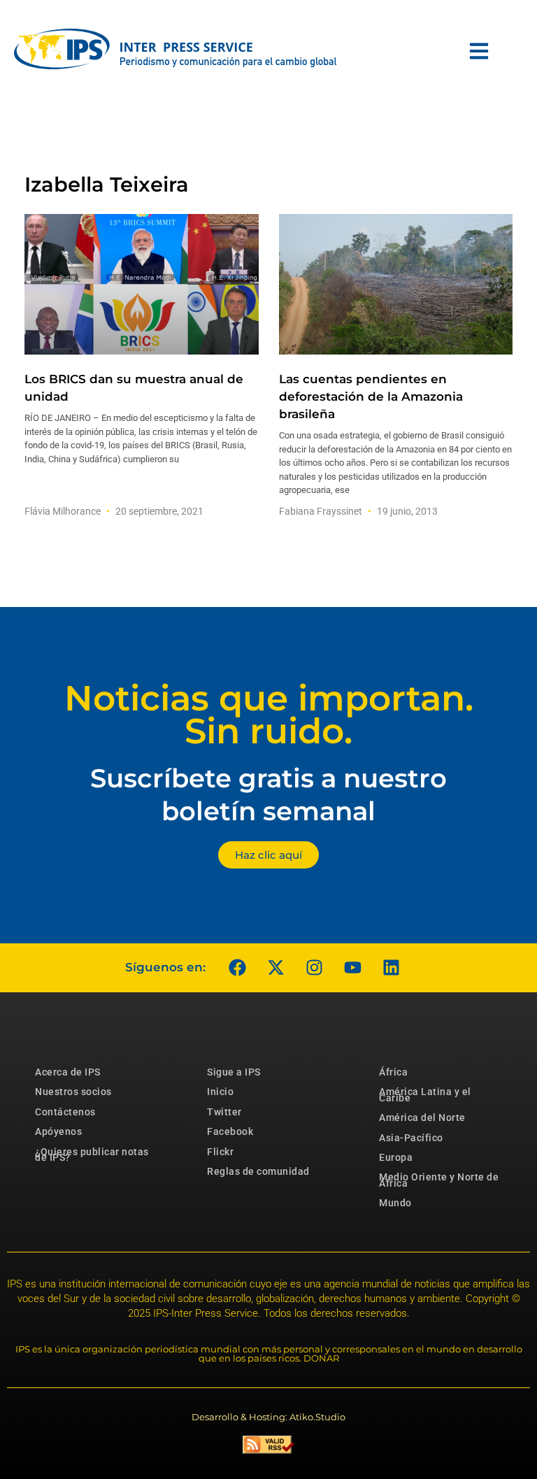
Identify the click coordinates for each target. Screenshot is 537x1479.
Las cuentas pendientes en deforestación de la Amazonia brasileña (371, 396)
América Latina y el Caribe (425, 1094)
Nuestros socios (73, 1091)
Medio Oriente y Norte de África (439, 1179)
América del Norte (422, 1117)
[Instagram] (313, 967)
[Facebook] (237, 967)
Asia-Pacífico (411, 1137)
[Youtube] (352, 967)
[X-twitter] (275, 967)
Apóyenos (58, 1131)
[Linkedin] (390, 967)
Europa (396, 1157)
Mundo (395, 1202)
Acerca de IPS (68, 1072)
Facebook (230, 1131)
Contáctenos (65, 1111)
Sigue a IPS (234, 1072)
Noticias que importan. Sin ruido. (268, 714)
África (393, 1072)
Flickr (220, 1151)
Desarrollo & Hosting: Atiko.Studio (268, 1416)
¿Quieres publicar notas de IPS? (92, 1154)
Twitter (224, 1111)
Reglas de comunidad (258, 1171)
